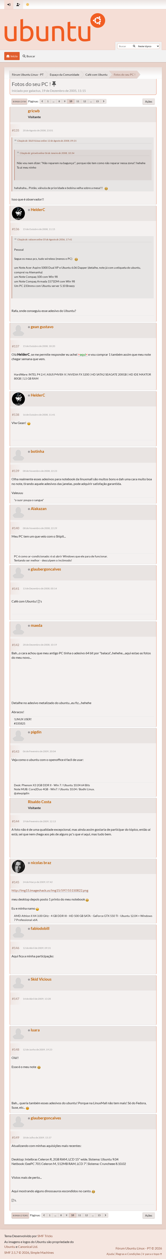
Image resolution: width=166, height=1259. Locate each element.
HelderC (38, 209)
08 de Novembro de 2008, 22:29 (40, 528)
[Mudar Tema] (27, 4)
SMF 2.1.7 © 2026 (16, 1252)
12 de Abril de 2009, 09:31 (37, 948)
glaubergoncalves (46, 569)
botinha (37, 451)
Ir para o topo (20, 1215)
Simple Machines (42, 1252)
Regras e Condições (128, 1254)
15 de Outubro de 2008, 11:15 (39, 229)
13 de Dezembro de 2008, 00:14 (40, 588)
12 (84, 101)
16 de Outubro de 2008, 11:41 (39, 414)
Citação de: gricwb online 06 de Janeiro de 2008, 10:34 (47, 153)
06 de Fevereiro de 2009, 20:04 (39, 751)
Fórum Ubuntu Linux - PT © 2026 (139, 1248)
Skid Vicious (41, 979)
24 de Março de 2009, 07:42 (38, 882)
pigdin (36, 732)
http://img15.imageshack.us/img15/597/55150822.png (50, 890)
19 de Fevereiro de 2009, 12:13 (39, 821)
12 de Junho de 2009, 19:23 (37, 1049)
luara (35, 1030)
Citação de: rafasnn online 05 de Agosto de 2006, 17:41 (44, 239)
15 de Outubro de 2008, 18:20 (39, 346)
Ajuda (110, 1254)
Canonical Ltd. (28, 1246)
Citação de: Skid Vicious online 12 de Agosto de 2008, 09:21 (47, 140)
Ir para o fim (19, 101)
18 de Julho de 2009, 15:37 (37, 1137)
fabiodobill (40, 928)
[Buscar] (134, 46)
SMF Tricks (45, 1236)
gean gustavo (42, 326)
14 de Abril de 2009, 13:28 (37, 998)
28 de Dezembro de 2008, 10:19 (40, 644)
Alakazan (39, 508)
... (53, 101)
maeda (36, 625)
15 (97, 101)
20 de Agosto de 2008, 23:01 (38, 130)
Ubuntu (9, 1246)
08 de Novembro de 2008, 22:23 (40, 471)
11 (77, 101)
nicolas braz (41, 862)
